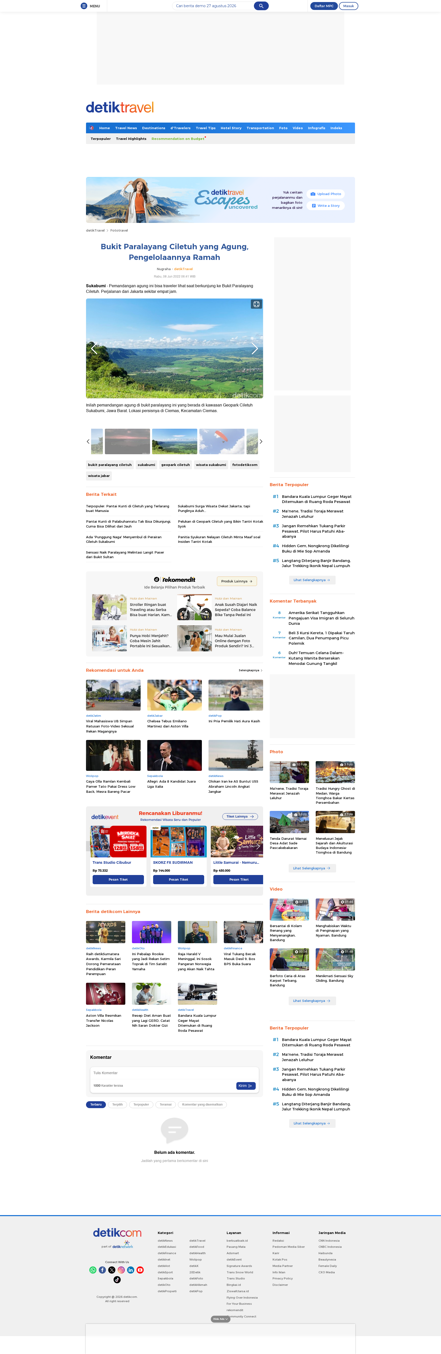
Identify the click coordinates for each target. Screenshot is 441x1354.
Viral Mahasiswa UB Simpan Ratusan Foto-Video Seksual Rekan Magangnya (110, 726)
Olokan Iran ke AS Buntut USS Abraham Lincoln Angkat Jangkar (233, 786)
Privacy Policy (283, 1278)
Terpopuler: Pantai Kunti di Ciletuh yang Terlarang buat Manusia (127, 508)
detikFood (196, 1247)
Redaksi (278, 1240)
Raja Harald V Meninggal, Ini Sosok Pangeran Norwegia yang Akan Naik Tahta (196, 961)
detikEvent (234, 1259)
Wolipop (195, 1259)
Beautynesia (327, 1259)
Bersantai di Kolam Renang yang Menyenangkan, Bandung (286, 933)
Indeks (336, 128)
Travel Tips (206, 128)
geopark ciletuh (175, 465)
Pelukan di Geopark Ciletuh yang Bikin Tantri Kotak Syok (220, 523)
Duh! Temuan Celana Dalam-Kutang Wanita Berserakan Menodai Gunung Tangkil (316, 658)
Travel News (126, 128)
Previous (94, 348)
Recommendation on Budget (178, 139)
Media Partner (283, 1266)
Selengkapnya (249, 670)
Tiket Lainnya (237, 816)
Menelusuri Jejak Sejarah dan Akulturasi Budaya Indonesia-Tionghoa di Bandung (334, 845)
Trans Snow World (240, 1272)
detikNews (165, 1240)
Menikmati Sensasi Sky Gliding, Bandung (334, 978)
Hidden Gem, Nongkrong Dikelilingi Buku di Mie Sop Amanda (315, 549)
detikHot (164, 1266)
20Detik (194, 1272)
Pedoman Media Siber (289, 1247)
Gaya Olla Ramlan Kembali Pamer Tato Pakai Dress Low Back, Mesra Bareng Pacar (111, 786)
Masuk (348, 6)
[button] (258, 846)
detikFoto (196, 1278)
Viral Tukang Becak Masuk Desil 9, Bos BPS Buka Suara (240, 959)
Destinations (153, 128)
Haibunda (325, 1253)
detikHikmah (198, 1285)
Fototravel (119, 230)
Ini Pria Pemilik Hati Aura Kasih (234, 721)
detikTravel (95, 230)
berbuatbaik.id (237, 1240)
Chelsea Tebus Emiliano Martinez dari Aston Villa (167, 723)
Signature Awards (239, 1266)
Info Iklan (279, 1272)
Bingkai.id (234, 1285)
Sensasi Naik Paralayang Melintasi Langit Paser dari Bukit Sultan (125, 554)
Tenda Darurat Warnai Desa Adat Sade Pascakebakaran (288, 843)
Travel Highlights (131, 139)
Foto (283, 128)
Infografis (316, 128)
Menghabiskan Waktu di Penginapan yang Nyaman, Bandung (333, 930)
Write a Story (329, 205)
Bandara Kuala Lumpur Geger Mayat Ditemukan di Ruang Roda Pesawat (197, 1023)
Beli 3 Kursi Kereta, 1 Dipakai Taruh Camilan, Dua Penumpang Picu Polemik (322, 638)
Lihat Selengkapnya (309, 580)
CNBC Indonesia (330, 1247)
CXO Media (326, 1272)
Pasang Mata (236, 1247)
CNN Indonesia (329, 1240)
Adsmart (233, 1253)
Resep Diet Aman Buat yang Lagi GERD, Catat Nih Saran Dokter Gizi (151, 1020)
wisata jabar (99, 476)
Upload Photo (329, 194)
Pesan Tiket (118, 879)
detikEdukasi (167, 1247)
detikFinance (167, 1253)
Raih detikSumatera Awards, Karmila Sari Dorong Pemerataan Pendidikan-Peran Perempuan (103, 964)
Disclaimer (280, 1285)
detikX (194, 1266)
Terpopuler (101, 139)
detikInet (164, 1259)
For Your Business (239, 1303)
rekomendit (235, 1310)
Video (298, 128)
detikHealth (197, 1253)
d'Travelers (180, 128)
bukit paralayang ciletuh (110, 465)
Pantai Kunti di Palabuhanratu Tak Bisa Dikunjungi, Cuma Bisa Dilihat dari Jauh (128, 523)
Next (255, 348)
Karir (276, 1253)
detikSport (165, 1272)
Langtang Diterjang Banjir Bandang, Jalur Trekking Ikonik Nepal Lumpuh (316, 563)
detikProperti (167, 1291)
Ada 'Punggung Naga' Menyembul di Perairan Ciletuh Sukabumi (124, 539)
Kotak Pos (280, 1259)
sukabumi (146, 465)
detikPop (196, 1291)
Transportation (260, 128)
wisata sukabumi (211, 465)
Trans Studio (236, 1278)
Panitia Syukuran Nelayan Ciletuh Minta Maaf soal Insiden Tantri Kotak (219, 539)
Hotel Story (231, 128)
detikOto (164, 1285)
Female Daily (327, 1266)
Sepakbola (165, 1278)
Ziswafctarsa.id (238, 1291)
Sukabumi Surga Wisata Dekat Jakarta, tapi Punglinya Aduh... (214, 508)
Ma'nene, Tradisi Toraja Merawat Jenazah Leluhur (313, 514)
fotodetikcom (245, 465)
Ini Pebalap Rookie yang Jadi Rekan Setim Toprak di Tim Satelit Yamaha (151, 961)
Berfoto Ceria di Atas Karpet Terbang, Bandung (287, 980)
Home (104, 128)
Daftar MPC (324, 6)
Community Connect (241, 1316)
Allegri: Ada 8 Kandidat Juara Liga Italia (171, 783)
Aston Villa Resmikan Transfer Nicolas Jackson (103, 1020)
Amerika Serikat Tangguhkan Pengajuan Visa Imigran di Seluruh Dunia (321, 618)
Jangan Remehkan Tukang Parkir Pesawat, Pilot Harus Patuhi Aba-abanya (313, 531)
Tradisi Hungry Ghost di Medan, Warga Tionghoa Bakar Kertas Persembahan (335, 795)
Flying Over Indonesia (242, 1297)
